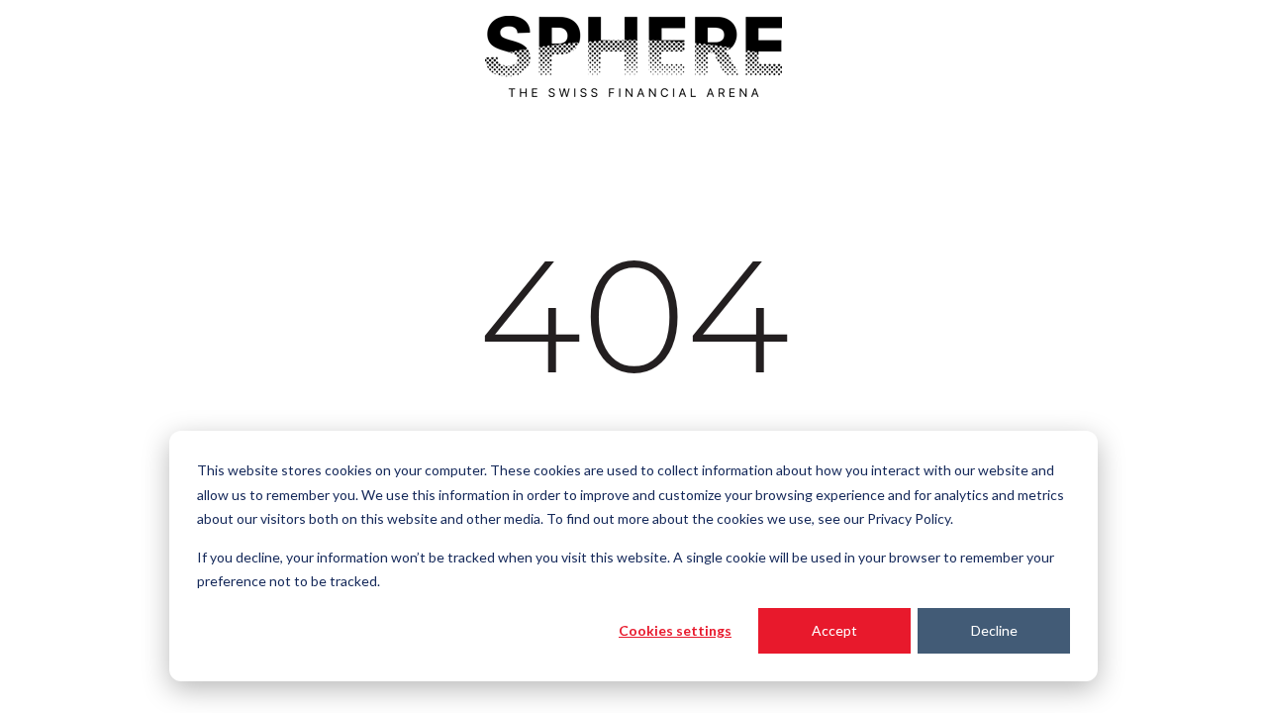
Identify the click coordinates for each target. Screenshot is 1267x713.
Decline (994, 630)
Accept (834, 630)
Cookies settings (675, 630)
